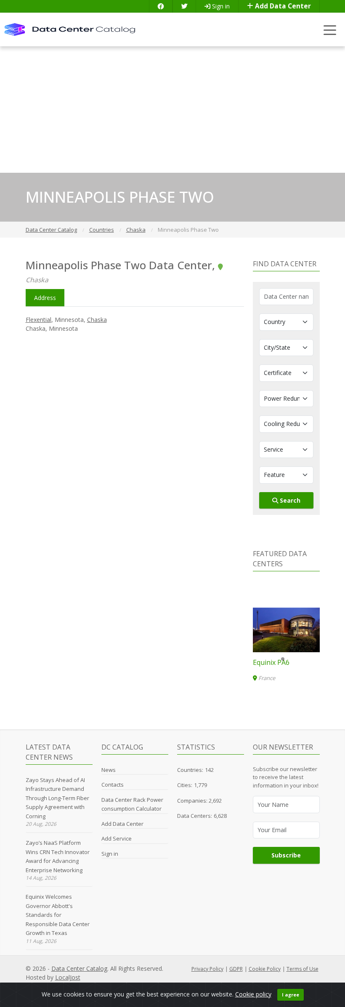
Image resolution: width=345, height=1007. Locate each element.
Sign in (220, 6)
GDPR (236, 968)
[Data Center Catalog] (70, 29)
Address (45, 298)
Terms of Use (302, 968)
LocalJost (67, 977)
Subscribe (286, 855)
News (108, 770)
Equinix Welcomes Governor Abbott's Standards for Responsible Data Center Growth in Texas (58, 915)
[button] (282, 659)
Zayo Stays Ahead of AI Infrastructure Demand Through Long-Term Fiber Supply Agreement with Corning (57, 798)
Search (289, 500)
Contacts (112, 784)
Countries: (190, 770)
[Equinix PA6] (286, 630)
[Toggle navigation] (330, 29)
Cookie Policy (265, 968)
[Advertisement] (172, 110)
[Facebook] (160, 6)
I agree (290, 994)
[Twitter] (184, 6)
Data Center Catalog (79, 968)
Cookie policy (253, 994)
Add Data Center (282, 6)
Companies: (193, 800)
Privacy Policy (207, 968)
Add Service (116, 838)
